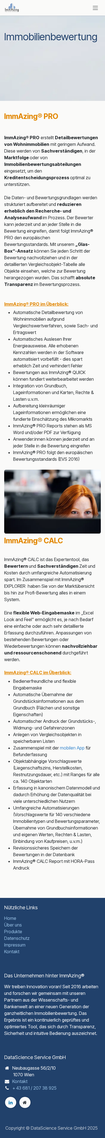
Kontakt (11, 951)
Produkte (13, 931)
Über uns (13, 925)
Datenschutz (17, 938)
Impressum (14, 945)
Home (10, 918)
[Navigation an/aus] (95, 7)
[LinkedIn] (10, 1102)
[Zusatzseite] (25, 1102)
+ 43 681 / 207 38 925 (34, 1088)
